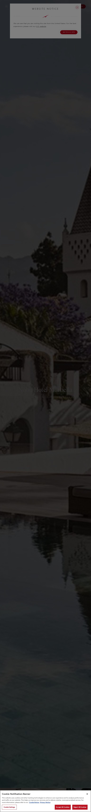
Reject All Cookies (80, 807)
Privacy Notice (45, 802)
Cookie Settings (9, 807)
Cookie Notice (34, 802)
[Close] (87, 794)
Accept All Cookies (62, 807)
